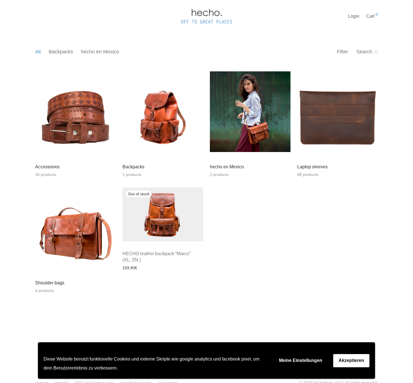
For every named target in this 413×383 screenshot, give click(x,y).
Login (353, 16)
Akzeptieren (351, 360)
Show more (152, 267)
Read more (130, 267)
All (38, 52)
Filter (342, 52)
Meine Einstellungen (300, 360)
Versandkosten (141, 247)
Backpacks (61, 52)
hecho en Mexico (100, 52)
